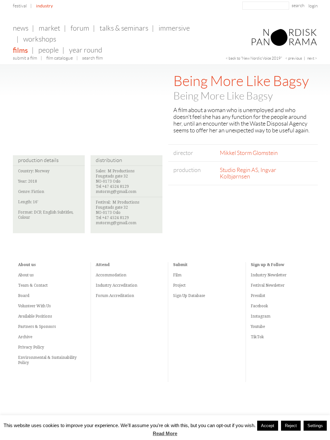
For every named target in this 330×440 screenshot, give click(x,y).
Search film (92, 58)
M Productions (121, 171)
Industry (44, 5)
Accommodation (111, 275)
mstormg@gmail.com (116, 191)
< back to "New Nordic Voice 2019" (254, 58)
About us (26, 275)
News (20, 28)
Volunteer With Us (34, 306)
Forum (80, 28)
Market (49, 28)
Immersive (174, 28)
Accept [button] (267, 425)
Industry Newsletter (268, 275)
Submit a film (25, 58)
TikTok (257, 337)
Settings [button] (315, 425)
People (48, 50)
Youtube (258, 326)
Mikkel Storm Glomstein (249, 153)
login (313, 5)
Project (179, 285)
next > (312, 58)
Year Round (85, 50)
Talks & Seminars (124, 28)
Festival (20, 5)
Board (23, 295)
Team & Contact (33, 285)
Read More (165, 433)
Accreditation (124, 285)
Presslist (258, 295)
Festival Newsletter (268, 285)
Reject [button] (291, 425)
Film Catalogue (59, 58)
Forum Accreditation (115, 295)
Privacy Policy (31, 347)
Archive (25, 337)
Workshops (39, 39)
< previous (293, 58)
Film (177, 275)
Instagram (260, 316)
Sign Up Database (189, 295)
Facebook (259, 306)
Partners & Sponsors (37, 326)
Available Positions (35, 316)
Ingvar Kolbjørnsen (248, 173)
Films (20, 50)
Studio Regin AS (239, 170)
